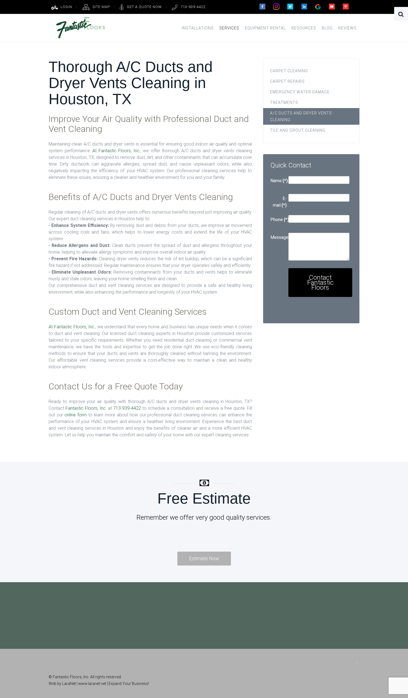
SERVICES (229, 28)
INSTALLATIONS (198, 28)
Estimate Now (204, 558)
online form (75, 414)
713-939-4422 (127, 408)
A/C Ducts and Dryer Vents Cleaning (301, 116)
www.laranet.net (92, 683)
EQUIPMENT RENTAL (265, 28)
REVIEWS (347, 28)
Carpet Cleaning (289, 71)
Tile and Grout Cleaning (298, 130)
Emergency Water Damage (300, 92)
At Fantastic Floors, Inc (116, 150)
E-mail (280, 202)
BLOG (327, 28)
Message (278, 237)
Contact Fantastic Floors (320, 282)
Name (278, 180)
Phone (278, 219)
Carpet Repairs (287, 81)
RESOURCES (303, 28)
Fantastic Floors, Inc (86, 408)
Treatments (284, 102)
